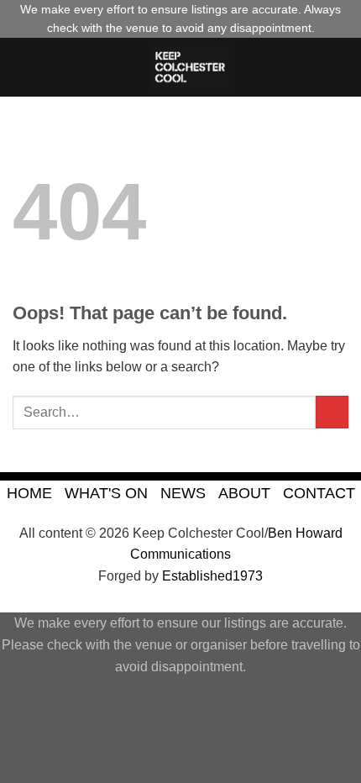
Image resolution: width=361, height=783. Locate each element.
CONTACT (319, 493)
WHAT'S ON (106, 493)
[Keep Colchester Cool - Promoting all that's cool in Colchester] (190, 67)
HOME (29, 493)
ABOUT (244, 493)
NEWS (183, 493)
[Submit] (332, 412)
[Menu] (23, 66)
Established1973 (212, 576)
